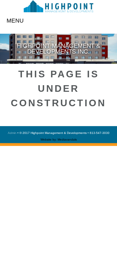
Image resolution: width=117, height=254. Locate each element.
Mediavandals (67, 139)
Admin (12, 133)
